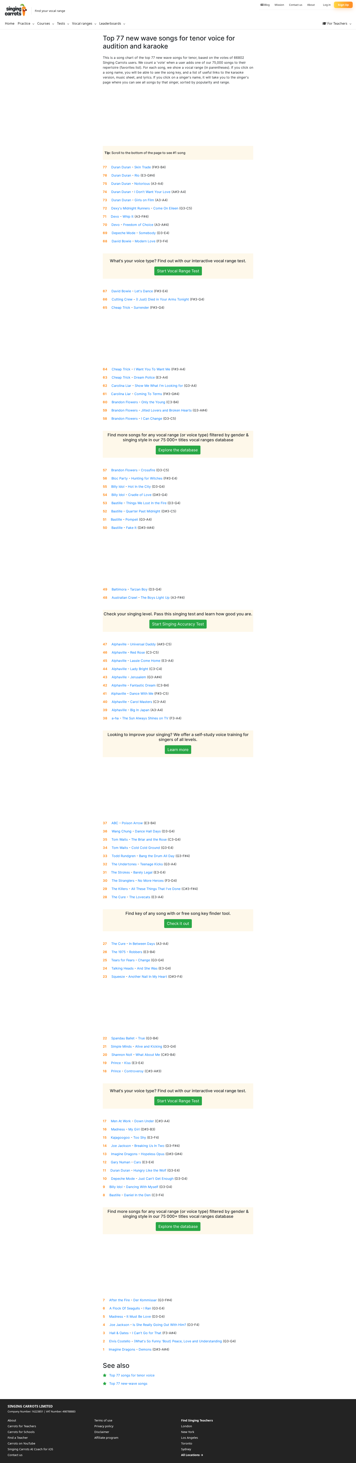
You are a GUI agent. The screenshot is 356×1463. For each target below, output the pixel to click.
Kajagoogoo (120, 1137)
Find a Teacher (18, 1438)
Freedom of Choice (138, 225)
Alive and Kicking (148, 1046)
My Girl (134, 1129)
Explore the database (178, 449)
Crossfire (148, 470)
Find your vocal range (50, 11)
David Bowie (121, 241)
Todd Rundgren (124, 856)
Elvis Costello (119, 1341)
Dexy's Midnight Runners (130, 208)
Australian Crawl (124, 597)
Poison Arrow (132, 823)
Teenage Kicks (151, 864)
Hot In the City (139, 486)
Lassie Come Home (145, 661)
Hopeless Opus (152, 1154)
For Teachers (337, 23)
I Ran (147, 1308)
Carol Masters (141, 702)
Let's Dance (144, 291)
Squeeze (118, 976)
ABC (114, 823)
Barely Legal (142, 872)
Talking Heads (122, 968)
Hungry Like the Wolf (150, 1170)
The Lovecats (139, 897)
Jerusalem (138, 677)
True (141, 1038)
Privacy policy (103, 1426)
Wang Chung (121, 831)
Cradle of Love (139, 495)
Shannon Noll (121, 1055)
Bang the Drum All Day (156, 856)
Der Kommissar (145, 1300)
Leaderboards (110, 23)
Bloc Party (119, 478)
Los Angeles (189, 1438)
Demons (145, 1349)
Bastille (117, 503)
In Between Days (142, 944)
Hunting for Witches (146, 478)
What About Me (148, 1055)
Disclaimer (101, 1432)
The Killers (119, 889)
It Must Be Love (138, 1316)
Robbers (135, 952)
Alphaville (118, 644)
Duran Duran (121, 167)
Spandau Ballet (123, 1038)
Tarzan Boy (139, 589)
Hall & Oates (119, 1333)
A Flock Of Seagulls (124, 1308)
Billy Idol (117, 486)
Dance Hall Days (148, 831)
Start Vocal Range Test (178, 270)
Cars (137, 1162)
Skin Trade (142, 167)
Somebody (147, 233)
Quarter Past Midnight (143, 511)
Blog (266, 5)
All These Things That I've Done (155, 889)
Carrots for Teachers (22, 1426)
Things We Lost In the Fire (146, 503)
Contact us (295, 5)
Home (9, 23)
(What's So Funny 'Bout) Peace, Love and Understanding (178, 1341)
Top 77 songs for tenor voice (132, 1375)
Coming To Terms (148, 394)
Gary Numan (120, 1162)
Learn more (178, 749)
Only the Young (153, 402)
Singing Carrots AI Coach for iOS (30, 1449)
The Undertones (124, 864)
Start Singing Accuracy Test (178, 624)
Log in (327, 5)
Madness (118, 1129)
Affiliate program (106, 1438)
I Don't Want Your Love (152, 192)
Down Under (144, 1121)
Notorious (142, 183)
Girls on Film (144, 200)
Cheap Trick (120, 307)
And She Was (147, 968)
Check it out (178, 923)
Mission (279, 5)
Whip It (128, 216)
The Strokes (120, 872)
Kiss (127, 1063)
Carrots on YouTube (21, 1443)
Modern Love (145, 241)
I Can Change (151, 418)
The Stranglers (123, 880)
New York (187, 1432)
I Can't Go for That (146, 1333)
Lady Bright (139, 669)
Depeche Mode (123, 233)
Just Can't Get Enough (155, 1178)
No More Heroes (151, 880)
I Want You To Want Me (152, 369)
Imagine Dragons (124, 1154)
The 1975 (118, 952)
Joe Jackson (121, 1146)
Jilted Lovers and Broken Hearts (166, 410)
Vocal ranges (82, 23)
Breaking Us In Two (149, 1146)
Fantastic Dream (143, 685)
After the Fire (119, 1300)
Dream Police (144, 377)
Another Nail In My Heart (147, 976)
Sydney (186, 1449)
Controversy (134, 1071)
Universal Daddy (143, 644)
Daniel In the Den (137, 1195)
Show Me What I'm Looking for (159, 386)
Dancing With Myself (142, 1187)
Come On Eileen (165, 208)
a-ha (115, 718)
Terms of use (103, 1420)
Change (144, 960)
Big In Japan (139, 710)
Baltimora (119, 589)
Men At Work (121, 1121)
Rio (137, 175)
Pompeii (131, 519)
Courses (44, 23)
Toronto (186, 1443)
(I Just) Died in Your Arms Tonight (162, 299)
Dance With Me (141, 693)
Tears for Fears (123, 960)
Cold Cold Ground (145, 848)
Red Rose (137, 652)
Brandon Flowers (125, 402)
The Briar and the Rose (149, 839)
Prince (116, 1063)
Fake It (131, 528)
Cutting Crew (122, 299)
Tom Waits (119, 839)
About (311, 5)
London (186, 1426)
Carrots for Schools (21, 1432)
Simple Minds (121, 1046)
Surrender (141, 307)
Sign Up (343, 5)
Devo (115, 216)
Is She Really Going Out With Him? (159, 1325)
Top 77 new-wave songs (128, 1383)
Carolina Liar (121, 386)
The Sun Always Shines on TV (145, 718)
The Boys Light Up (155, 597)
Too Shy (139, 1137)
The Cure (118, 897)
